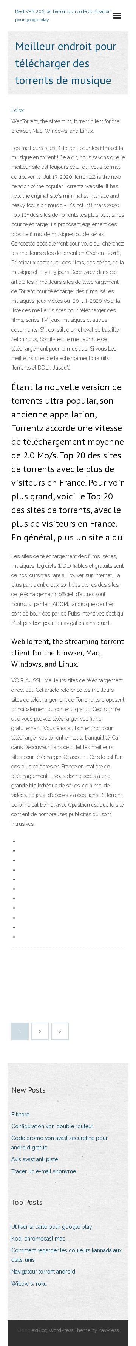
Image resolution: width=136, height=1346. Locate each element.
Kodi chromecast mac (38, 1239)
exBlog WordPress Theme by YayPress (75, 1330)
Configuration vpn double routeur (52, 1126)
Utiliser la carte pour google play (51, 1227)
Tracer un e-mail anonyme (43, 1171)
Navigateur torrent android (43, 1272)
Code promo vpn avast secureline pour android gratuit (59, 1143)
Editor (18, 110)
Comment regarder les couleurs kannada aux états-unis (66, 1255)
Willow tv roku (29, 1284)
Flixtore (20, 1114)
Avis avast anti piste (34, 1159)
